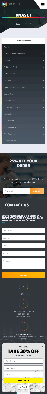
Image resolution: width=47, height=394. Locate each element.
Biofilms (7, 60)
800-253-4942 (27, 311)
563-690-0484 (25, 316)
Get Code (23, 380)
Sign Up (36, 191)
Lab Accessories (10, 100)
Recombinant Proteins (12, 127)
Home (18, 24)
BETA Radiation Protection (14, 54)
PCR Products (9, 121)
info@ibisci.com (23, 294)
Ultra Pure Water (10, 141)
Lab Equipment (10, 114)
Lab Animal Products (12, 107)
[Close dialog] (42, 346)
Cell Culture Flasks (11, 67)
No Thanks (23, 387)
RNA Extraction (10, 134)
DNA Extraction (10, 80)
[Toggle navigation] (42, 4)
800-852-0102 (23, 314)
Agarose (7, 47)
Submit (23, 275)
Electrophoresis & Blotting (14, 87)
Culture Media (9, 74)
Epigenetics (8, 94)
